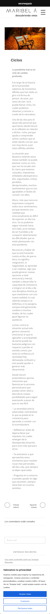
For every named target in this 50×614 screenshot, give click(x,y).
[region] (25, 590)
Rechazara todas (25, 608)
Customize (25, 601)
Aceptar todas (25, 594)
